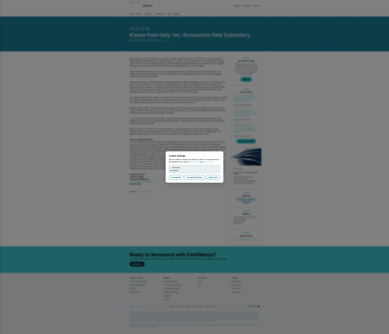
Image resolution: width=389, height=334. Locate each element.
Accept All (176, 177)
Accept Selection (195, 177)
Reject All (213, 177)
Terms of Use (208, 162)
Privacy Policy (195, 162)
